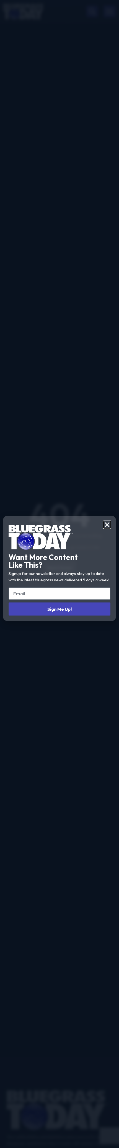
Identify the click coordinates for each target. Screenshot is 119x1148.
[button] (107, 524)
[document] (59, 574)
